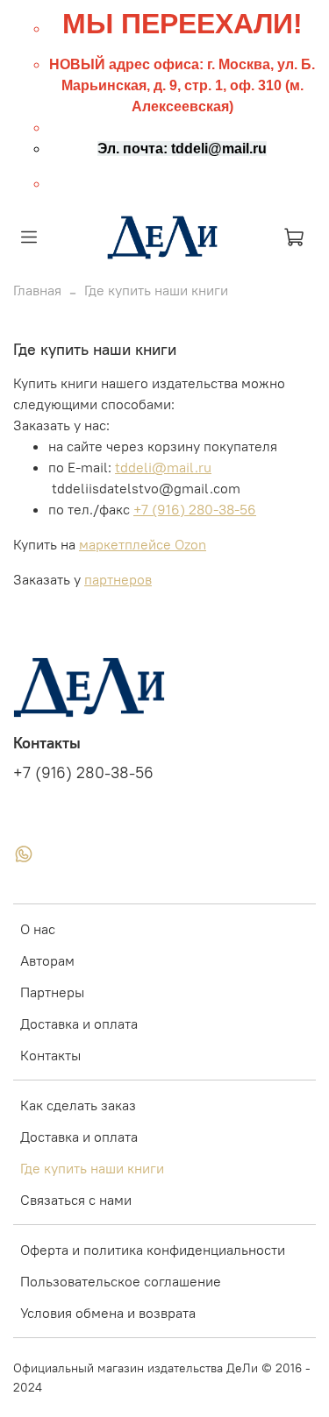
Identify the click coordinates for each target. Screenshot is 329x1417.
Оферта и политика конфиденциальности (152, 1249)
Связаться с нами (76, 1199)
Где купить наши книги (92, 1168)
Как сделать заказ (78, 1105)
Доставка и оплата (79, 1023)
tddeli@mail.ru (163, 467)
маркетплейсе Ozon (142, 544)
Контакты (50, 1055)
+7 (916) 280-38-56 (194, 509)
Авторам (47, 960)
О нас (37, 929)
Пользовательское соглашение (120, 1281)
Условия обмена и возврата (108, 1312)
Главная (37, 290)
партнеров (118, 579)
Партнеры (52, 992)
